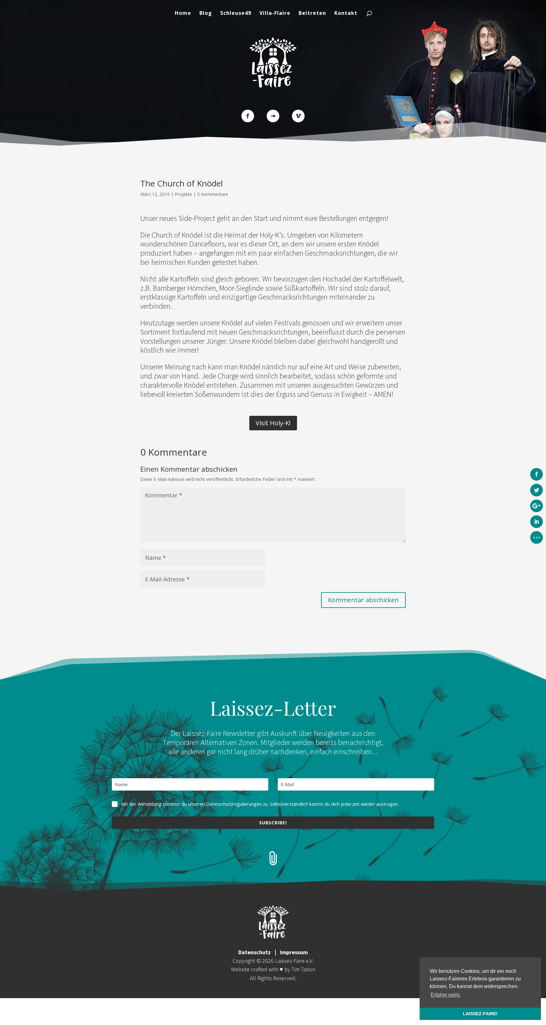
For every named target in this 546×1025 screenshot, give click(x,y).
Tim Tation (303, 969)
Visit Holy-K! (273, 423)
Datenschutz (254, 952)
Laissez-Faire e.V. (294, 960)
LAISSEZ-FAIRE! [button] (480, 1013)
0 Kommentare (212, 194)
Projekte (183, 194)
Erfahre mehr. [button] (446, 995)
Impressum (294, 952)
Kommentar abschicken (363, 600)
